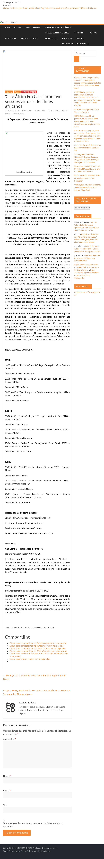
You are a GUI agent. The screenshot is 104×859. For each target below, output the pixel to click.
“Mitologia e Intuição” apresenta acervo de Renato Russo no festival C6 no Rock (87, 187)
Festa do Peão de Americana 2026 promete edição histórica (87, 258)
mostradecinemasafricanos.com (33, 193)
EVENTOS (93, 33)
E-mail (7, 790)
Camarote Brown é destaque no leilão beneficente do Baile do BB (87, 148)
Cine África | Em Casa (60, 110)
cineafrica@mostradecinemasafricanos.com (32, 533)
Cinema (9, 92)
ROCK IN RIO (67, 38)
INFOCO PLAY (10, 38)
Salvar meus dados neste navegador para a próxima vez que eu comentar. (33, 824)
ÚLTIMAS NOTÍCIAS (29, 92)
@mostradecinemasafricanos (29, 523)
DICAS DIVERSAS (33, 27)
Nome (7, 776)
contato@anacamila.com (16, 553)
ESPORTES (78, 33)
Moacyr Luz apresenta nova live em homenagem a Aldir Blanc (34, 677)
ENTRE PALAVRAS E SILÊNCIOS (58, 27)
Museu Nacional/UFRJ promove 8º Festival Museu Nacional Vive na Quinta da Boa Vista (87, 169)
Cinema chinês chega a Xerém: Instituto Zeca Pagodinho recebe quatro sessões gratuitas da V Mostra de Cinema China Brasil (87, 82)
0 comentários (40, 110)
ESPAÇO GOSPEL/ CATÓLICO (57, 33)
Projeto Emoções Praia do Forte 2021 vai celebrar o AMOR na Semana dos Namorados (36, 692)
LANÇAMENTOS (50, 38)
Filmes (17, 92)
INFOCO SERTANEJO (29, 38)
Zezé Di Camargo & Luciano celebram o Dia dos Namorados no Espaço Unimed (87, 249)
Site (5, 805)
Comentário (9, 739)
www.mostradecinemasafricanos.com (32, 517)
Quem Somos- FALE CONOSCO (75, 43)
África (50, 110)
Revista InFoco (27, 110)
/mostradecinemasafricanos (28, 528)
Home (7, 27)
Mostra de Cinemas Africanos (15, 114)
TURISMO (80, 38)
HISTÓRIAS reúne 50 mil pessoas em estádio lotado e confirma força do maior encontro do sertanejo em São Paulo (87, 121)
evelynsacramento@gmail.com (19, 590)
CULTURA (17, 27)
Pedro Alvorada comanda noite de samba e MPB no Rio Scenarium (87, 178)
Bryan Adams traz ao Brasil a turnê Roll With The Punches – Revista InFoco (86, 267)
